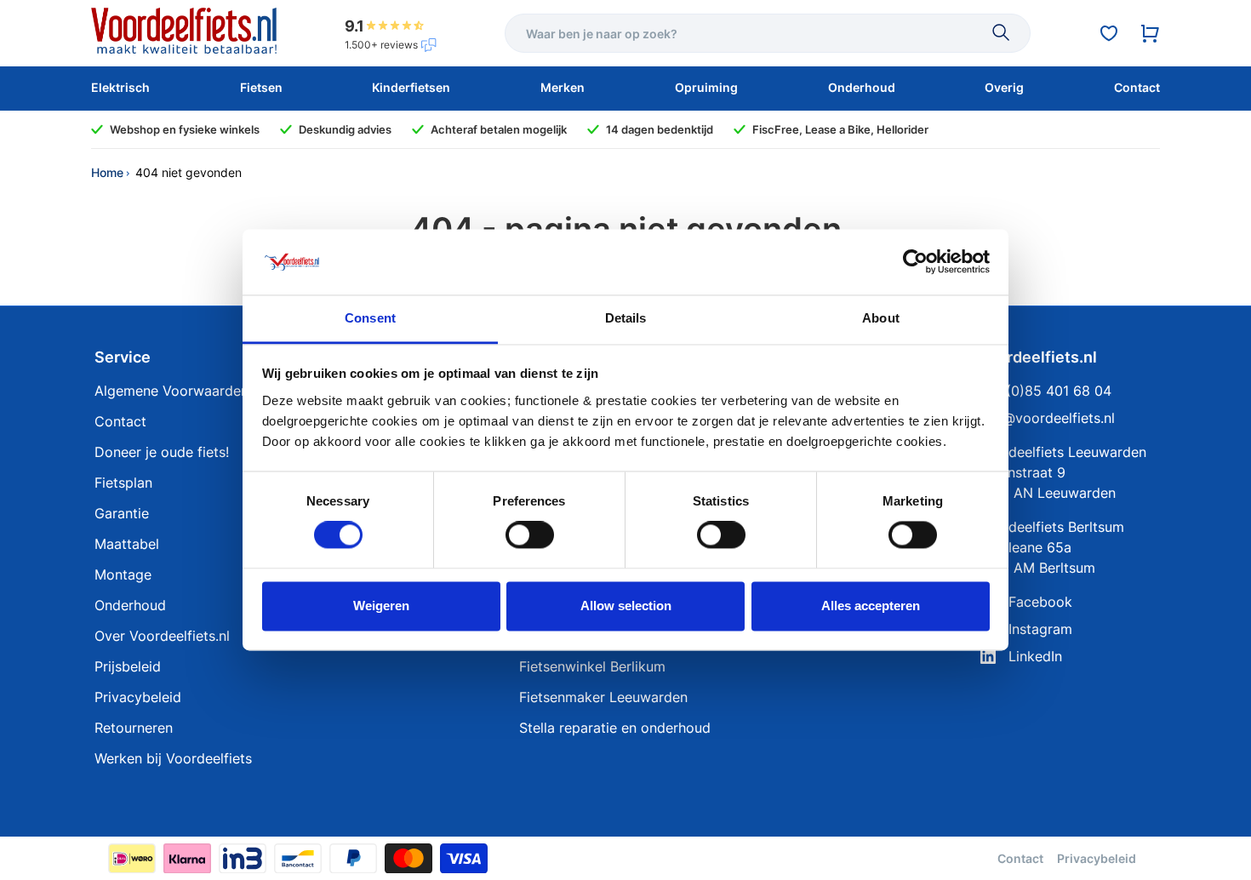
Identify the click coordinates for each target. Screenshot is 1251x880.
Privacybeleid (137, 697)
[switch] (530, 535)
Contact (120, 421)
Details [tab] (626, 318)
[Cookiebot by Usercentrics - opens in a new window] (915, 262)
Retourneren (133, 727)
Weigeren (381, 605)
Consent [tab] (370, 318)
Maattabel (126, 543)
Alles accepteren (870, 605)
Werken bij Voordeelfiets (173, 758)
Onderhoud (130, 605)
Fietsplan (123, 482)
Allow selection (625, 605)
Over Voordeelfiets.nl (162, 635)
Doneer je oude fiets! (161, 451)
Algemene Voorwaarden (171, 390)
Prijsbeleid (127, 666)
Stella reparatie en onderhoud (615, 727)
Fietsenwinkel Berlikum (592, 666)
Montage (122, 574)
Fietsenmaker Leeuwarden (603, 697)
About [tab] (881, 318)
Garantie (121, 513)
